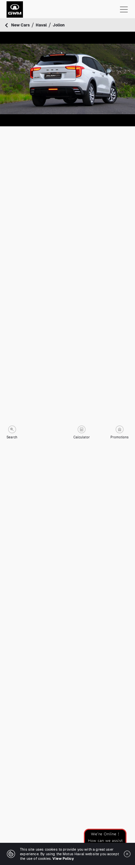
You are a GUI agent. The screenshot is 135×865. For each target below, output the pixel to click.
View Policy (63, 858)
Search (12, 437)
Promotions (119, 437)
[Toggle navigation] (124, 9)
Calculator (81, 437)
